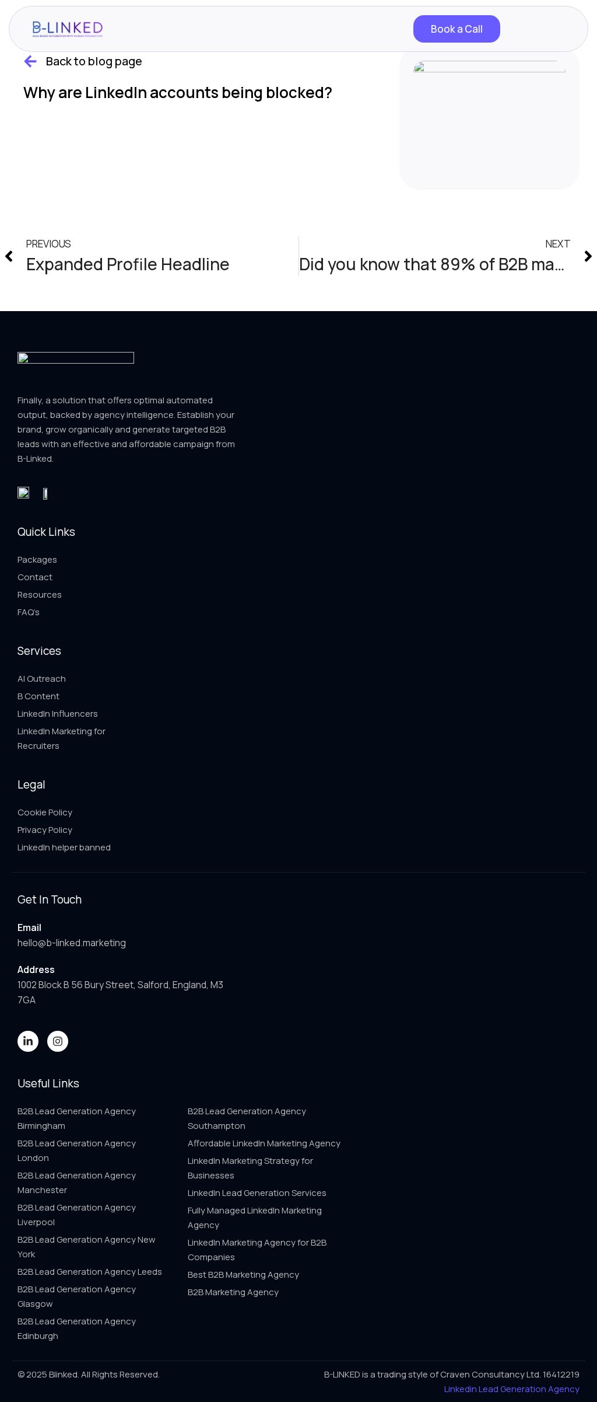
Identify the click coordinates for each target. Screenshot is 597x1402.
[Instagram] (57, 1041)
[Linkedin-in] (27, 1041)
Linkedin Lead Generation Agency (512, 1389)
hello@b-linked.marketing (71, 942)
